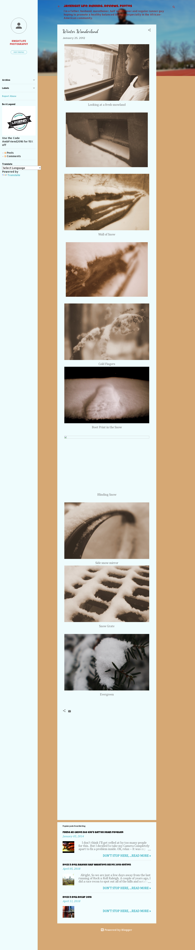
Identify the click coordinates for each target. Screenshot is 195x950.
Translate (13, 175)
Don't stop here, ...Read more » (127, 855)
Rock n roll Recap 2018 (77, 897)
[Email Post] (69, 711)
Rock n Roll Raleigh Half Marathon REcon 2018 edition (97, 865)
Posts (10, 152)
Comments (13, 156)
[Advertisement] (166, 64)
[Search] (173, 7)
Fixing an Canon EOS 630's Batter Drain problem (93, 832)
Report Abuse (9, 96)
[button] (149, 30)
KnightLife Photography (19, 42)
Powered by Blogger (118, 929)
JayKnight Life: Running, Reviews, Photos (98, 6)
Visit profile (19, 52)
